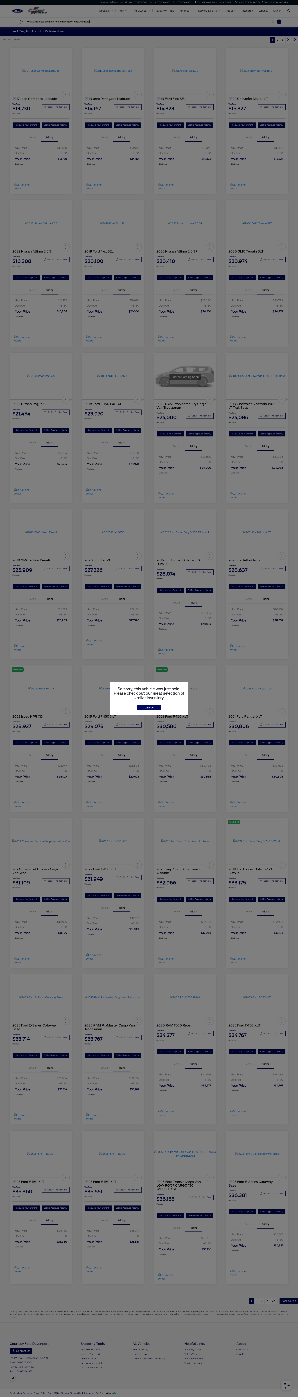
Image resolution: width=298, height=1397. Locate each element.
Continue (149, 707)
